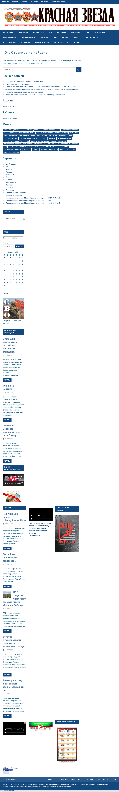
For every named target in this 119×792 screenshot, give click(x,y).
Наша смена (25, 43)
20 (13, 275)
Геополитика (100, 32)
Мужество (27, 144)
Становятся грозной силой (17, 84)
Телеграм (88, 779)
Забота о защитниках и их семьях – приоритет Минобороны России (35, 94)
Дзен (98, 779)
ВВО (71, 133)
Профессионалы (92, 38)
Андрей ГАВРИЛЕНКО (70, 130)
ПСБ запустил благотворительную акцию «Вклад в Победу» (14, 599)
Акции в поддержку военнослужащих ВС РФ (22, 130)
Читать (7, 380)
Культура (44, 38)
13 (13, 269)
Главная (5, 2)
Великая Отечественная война (22, 136)
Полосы (55, 144)
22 (19, 275)
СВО (5, 147)
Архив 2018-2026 (58, 2)
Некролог (76, 43)
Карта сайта (11, 182)
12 (10, 269)
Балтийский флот (26, 133)
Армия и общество (42, 43)
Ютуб (105, 779)
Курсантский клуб (9, 43)
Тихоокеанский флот (12, 149)
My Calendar (11, 164)
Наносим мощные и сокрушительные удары (24, 92)
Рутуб (113, 779)
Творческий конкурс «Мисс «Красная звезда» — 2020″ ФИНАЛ (33, 198)
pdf (7, 166)
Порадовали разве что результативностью (24, 81)
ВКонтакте (53, 779)
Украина (27, 149)
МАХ (79, 779)
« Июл (5, 294)
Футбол (43, 149)
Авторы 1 (10, 172)
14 (16, 269)
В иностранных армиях (63, 136)
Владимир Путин (10, 138)
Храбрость (53, 149)
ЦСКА (73, 149)
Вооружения (75, 32)
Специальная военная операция (54, 147)
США (16, 147)
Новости (15, 2)
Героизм (52, 138)
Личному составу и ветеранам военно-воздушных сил (13, 685)
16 (22, 269)
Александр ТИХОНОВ (51, 130)
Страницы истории (29, 38)
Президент (65, 144)
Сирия (36, 147)
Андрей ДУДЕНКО (10, 133)
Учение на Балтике (8, 387)
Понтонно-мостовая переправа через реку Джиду (12, 430)
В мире (87, 32)
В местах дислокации (57, 32)
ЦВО (61, 149)
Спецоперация (7, 32)
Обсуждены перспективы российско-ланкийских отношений (10, 345)
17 (4, 275)
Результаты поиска (14, 195)
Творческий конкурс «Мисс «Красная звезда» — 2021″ (29, 200)
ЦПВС (67, 149)
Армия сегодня (39, 32)
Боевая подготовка (44, 133)
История (25, 141)
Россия (75, 144)
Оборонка (65, 38)
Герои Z (43, 138)
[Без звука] (19, 483)
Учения (35, 149)
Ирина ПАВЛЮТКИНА (11, 141)
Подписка (10, 190)
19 (10, 275)
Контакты (45, 2)
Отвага (47, 144)
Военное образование (29, 138)
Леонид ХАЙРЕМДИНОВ (40, 141)
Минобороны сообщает (10, 331)
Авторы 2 (10, 174)
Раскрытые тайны (61, 43)
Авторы (25, 2)
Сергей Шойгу (26, 147)
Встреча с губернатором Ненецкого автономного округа (14, 641)
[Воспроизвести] (6, 483)
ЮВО (5, 152)
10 (4, 269)
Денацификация (64, 138)
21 (16, 275)
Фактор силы (23, 32)
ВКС (76, 133)
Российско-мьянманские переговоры (10, 558)
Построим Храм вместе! (16, 193)
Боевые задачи (61, 133)
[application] (13, 480)
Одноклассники (68, 779)
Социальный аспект (9, 38)
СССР (11, 147)
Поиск (5, 243)
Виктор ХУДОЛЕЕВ (44, 136)
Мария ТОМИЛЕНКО (58, 141)
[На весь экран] (22, 483)
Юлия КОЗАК (14, 152)
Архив (8, 177)
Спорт (55, 38)
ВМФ (5, 136)
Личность (77, 38)
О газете (34, 2)
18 (7, 275)
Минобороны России (12, 144)
